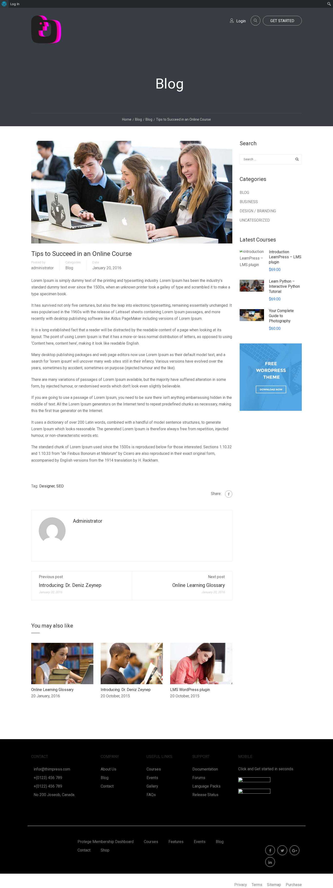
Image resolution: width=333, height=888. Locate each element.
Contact (107, 786)
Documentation (205, 769)
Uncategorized (255, 220)
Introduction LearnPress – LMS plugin (285, 257)
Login (241, 21)
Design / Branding (258, 211)
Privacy (240, 884)
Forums (198, 777)
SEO (60, 486)
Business (249, 201)
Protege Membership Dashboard (106, 841)
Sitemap (274, 884)
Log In (15, 4)
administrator (42, 268)
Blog (69, 268)
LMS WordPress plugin (190, 689)
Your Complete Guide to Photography (281, 315)
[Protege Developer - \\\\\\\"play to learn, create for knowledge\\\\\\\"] (46, 34)
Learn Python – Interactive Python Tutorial (284, 286)
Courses (154, 769)
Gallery (152, 786)
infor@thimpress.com (52, 769)
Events (152, 777)
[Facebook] (228, 494)
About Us (108, 769)
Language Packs (206, 786)
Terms (257, 884)
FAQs (151, 794)
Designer (47, 486)
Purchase (294, 884)
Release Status (205, 794)
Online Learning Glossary (198, 585)
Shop (105, 850)
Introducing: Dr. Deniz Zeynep (70, 585)
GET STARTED (282, 20)
